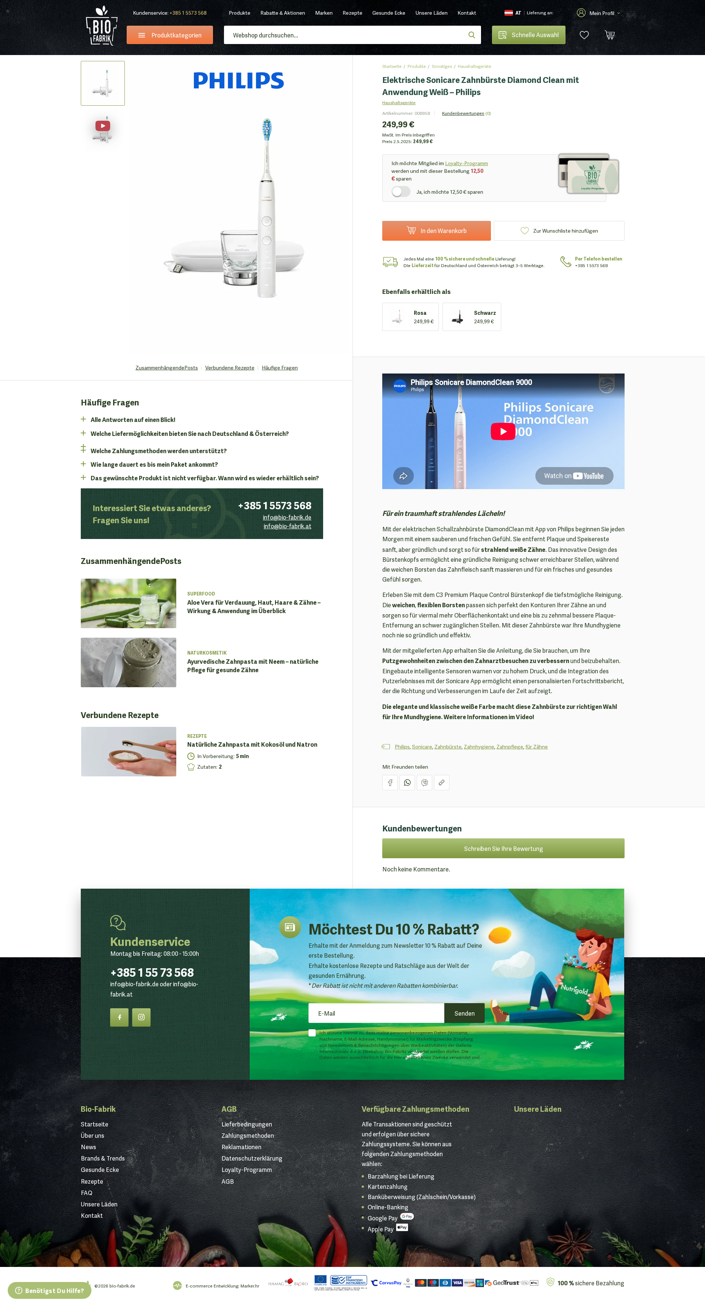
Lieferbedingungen (246, 1124)
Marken (324, 12)
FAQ (86, 1192)
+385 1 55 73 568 (152, 971)
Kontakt (467, 12)
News (88, 1147)
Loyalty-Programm (466, 163)
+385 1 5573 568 (188, 12)
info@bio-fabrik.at (287, 526)
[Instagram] (141, 1017)
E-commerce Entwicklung (212, 1285)
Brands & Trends (103, 1158)
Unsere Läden (431, 12)
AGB (229, 1108)
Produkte (239, 12)
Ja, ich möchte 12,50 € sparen (449, 191)
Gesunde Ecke (388, 12)
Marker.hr (250, 1285)
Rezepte (352, 12)
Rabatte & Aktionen (282, 12)
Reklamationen (241, 1147)
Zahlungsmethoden (247, 1135)
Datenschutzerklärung (251, 1158)
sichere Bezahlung (591, 1282)
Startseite (392, 66)
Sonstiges (442, 66)
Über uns (92, 1135)
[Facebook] (119, 1017)
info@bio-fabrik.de (287, 517)
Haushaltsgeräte (474, 66)
